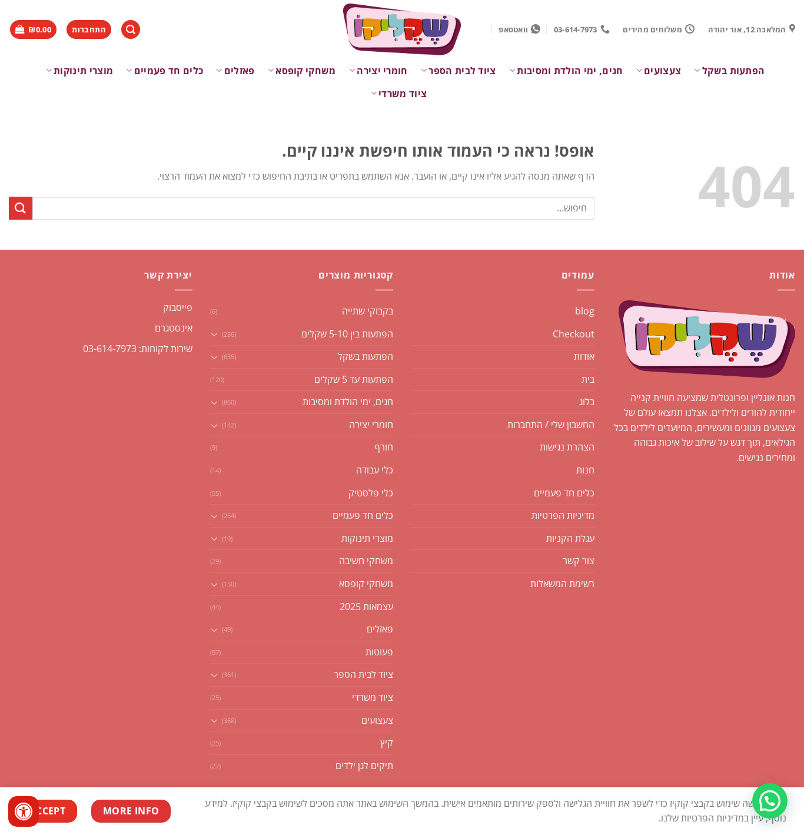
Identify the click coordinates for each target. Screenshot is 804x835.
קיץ (386, 742)
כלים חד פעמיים (168, 70)
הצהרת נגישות (567, 446)
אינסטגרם (173, 328)
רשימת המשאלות (562, 583)
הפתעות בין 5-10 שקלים (347, 333)
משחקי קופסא (305, 70)
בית (588, 379)
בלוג (586, 401)
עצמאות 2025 (366, 606)
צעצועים (662, 70)
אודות (584, 356)
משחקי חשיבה (366, 560)
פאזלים (239, 70)
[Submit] (20, 208)
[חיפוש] (130, 29)
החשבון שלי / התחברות (550, 424)
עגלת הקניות (570, 538)
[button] (770, 801)
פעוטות (379, 651)
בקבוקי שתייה (367, 310)
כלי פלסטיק (370, 492)
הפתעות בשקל (733, 70)
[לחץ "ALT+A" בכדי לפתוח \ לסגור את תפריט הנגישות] (23, 811)
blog (584, 310)
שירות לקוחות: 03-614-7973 (137, 348)
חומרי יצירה (382, 70)
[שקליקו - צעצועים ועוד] (402, 29)
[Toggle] (215, 334)
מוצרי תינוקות (83, 70)
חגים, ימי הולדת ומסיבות (570, 70)
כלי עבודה (374, 469)
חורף (383, 446)
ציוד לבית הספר (462, 70)
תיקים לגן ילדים (364, 765)
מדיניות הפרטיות (562, 515)
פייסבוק (177, 307)
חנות (585, 469)
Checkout (573, 333)
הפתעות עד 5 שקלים (353, 379)
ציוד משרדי (402, 93)
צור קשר (578, 560)
